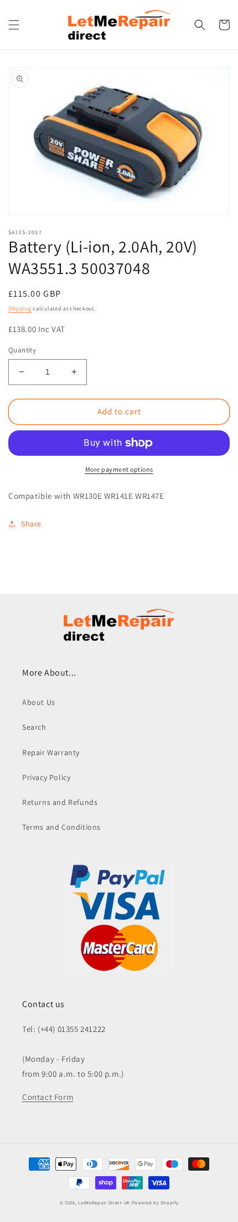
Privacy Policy (46, 777)
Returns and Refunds (59, 802)
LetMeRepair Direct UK (104, 1202)
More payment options (119, 469)
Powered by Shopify (155, 1202)
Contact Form (47, 1097)
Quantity (22, 350)
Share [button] (31, 524)
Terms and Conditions (61, 827)
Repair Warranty (51, 752)
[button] (14, 25)
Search (34, 727)
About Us (38, 702)
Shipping (20, 308)
